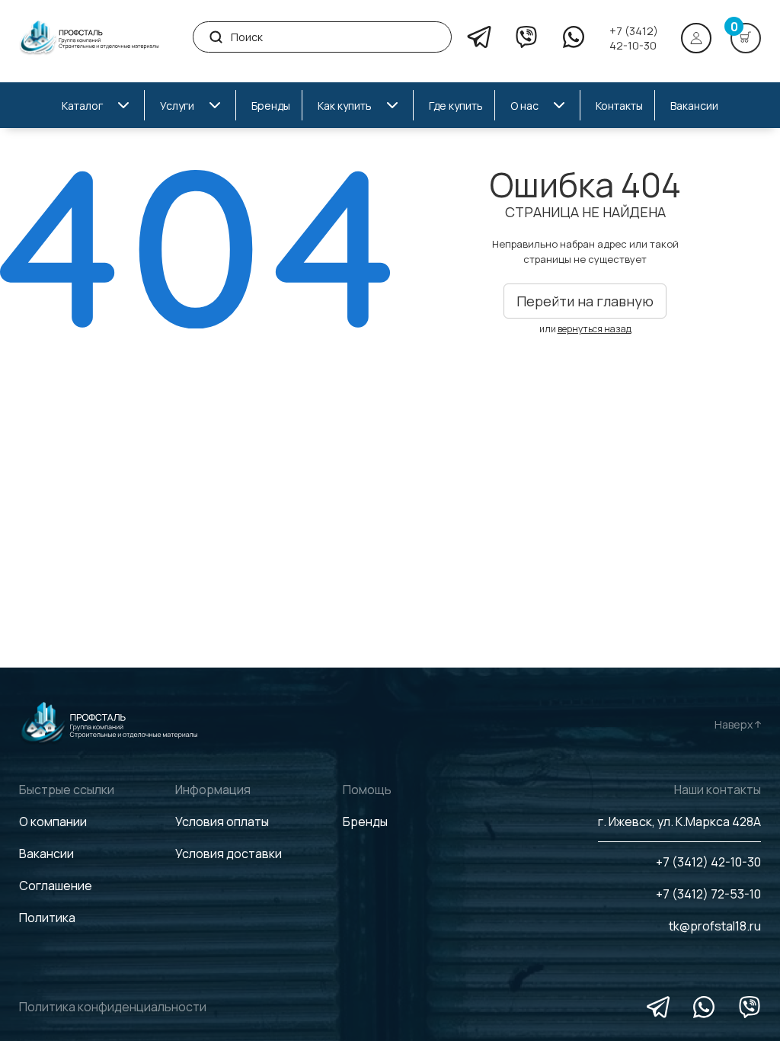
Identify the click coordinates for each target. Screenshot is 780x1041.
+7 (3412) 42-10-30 (633, 38)
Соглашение (55, 885)
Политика (47, 917)
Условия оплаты (222, 821)
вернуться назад (594, 328)
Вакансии (46, 853)
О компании (53, 821)
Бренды (365, 821)
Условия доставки (228, 853)
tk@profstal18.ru (715, 926)
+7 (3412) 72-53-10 (708, 894)
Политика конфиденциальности (112, 1006)
